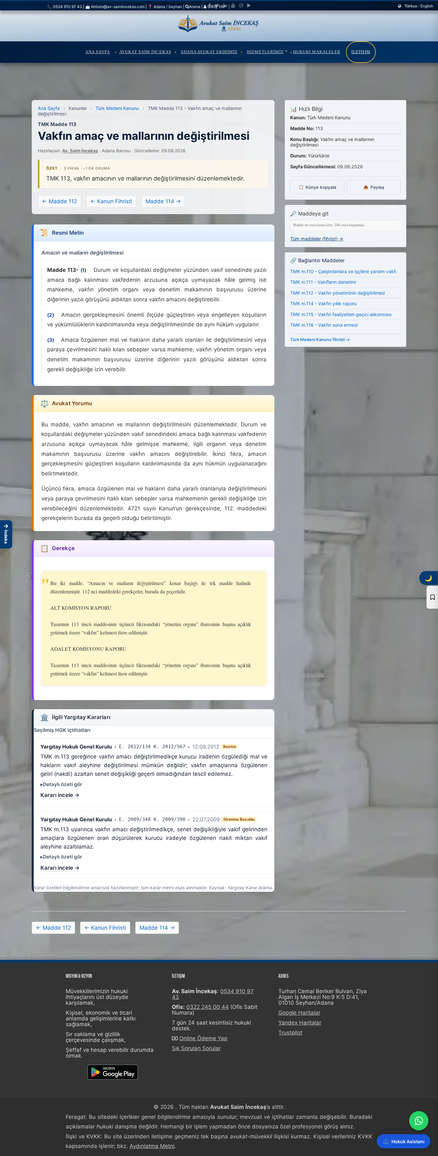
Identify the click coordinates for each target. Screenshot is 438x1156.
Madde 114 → (163, 201)
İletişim (360, 52)
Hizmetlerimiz (265, 51)
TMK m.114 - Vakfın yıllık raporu (323, 303)
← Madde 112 (59, 201)
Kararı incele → (60, 795)
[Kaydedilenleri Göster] (432, 597)
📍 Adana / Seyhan (165, 6)
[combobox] (345, 225)
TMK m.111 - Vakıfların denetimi (323, 282)
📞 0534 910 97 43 (64, 6)
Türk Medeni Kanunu (117, 108)
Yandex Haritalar (299, 1022)
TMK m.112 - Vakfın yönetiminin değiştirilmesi (337, 293)
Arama (194, 6)
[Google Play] (249, 5)
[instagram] (241, 5)
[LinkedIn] (225, 5)
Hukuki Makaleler (317, 51)
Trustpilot (290, 1032)
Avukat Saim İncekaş (145, 51)
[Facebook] (209, 5)
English (426, 6)
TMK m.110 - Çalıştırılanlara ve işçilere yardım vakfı (343, 271)
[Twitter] (217, 5)
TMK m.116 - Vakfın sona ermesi (324, 325)
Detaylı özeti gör (62, 784)
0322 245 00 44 (207, 1007)
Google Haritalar (299, 1012)
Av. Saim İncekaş (80, 150)
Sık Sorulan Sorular (196, 1048)
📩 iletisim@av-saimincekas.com (115, 6)
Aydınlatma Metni (152, 1146)
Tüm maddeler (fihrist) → (316, 238)
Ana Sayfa (97, 51)
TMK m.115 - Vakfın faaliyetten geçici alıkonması (341, 314)
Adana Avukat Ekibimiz (209, 51)
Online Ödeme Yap (203, 1038)
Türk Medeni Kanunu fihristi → (320, 339)
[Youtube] (233, 5)
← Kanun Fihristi (111, 201)
